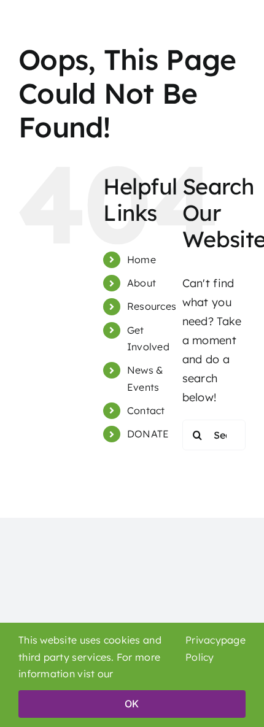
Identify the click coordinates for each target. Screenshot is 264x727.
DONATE (148, 434)
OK (132, 704)
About (141, 283)
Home (141, 259)
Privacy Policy (203, 648)
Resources (151, 306)
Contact (146, 410)
